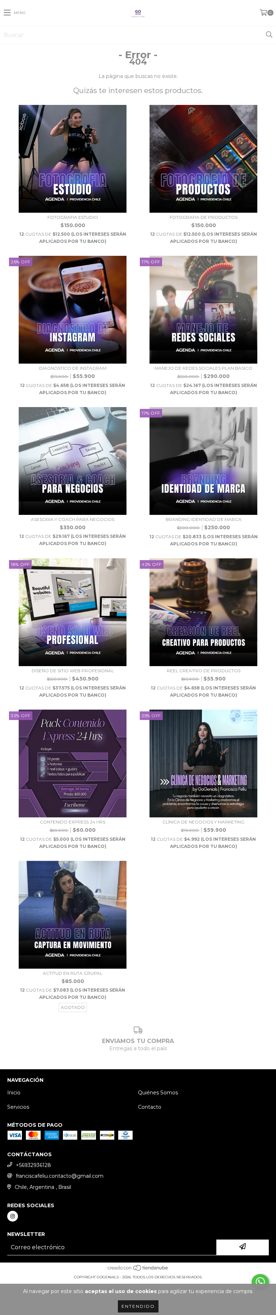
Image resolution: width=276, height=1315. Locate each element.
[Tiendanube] (138, 1270)
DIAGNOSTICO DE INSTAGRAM (72, 368)
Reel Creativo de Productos (203, 670)
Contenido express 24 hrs (72, 822)
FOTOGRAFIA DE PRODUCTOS (204, 217)
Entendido (138, 1306)
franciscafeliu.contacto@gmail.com (60, 1176)
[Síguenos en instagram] (12, 1216)
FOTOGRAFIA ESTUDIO (72, 217)
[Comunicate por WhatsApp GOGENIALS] (260, 1282)
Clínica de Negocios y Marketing (203, 822)
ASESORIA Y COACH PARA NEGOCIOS (72, 519)
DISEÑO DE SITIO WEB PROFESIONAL (73, 670)
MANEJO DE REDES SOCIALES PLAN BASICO (203, 368)
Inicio (13, 1092)
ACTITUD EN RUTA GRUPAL (72, 973)
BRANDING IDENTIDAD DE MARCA (204, 519)
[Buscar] (269, 35)
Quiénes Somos (158, 1092)
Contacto (149, 1107)
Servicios (18, 1107)
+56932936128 (33, 1165)
